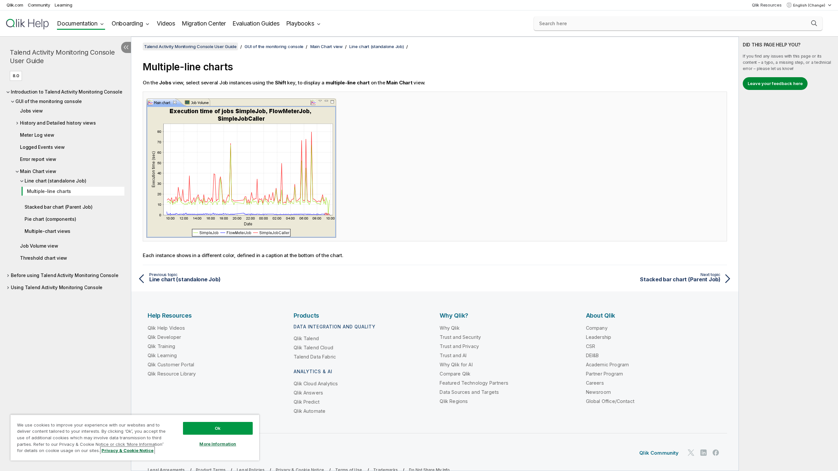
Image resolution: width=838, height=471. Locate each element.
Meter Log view (37, 135)
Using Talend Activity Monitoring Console (56, 287)
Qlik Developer (164, 337)
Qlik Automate (309, 411)
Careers (595, 383)
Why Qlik (449, 328)
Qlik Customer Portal (171, 364)
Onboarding (127, 23)
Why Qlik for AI (456, 364)
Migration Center (204, 23)
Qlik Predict (306, 402)
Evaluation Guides (256, 23)
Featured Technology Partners (474, 383)
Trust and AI (453, 355)
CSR (590, 346)
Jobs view (31, 110)
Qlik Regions (454, 401)
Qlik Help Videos (166, 328)
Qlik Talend (306, 338)
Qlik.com (15, 5)
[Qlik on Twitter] (691, 452)
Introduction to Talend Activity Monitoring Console (66, 92)
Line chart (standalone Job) (55, 180)
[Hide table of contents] (126, 47)
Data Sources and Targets (469, 392)
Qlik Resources (767, 5)
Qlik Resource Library (172, 373)
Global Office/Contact (610, 401)
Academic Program (607, 364)
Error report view (38, 159)
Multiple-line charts (49, 191)
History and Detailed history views (58, 123)
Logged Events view (42, 147)
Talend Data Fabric (315, 356)
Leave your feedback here (775, 83)
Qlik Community (659, 453)
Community (39, 5)
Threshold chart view (43, 258)
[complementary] (788, 254)
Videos (166, 23)
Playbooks (300, 23)
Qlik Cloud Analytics (316, 383)
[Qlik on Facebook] (716, 452)
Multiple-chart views (47, 231)
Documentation (77, 23)
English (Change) (809, 5)
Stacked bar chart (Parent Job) (59, 207)
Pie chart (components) (50, 219)
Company (597, 328)
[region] (134, 437)
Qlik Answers (308, 392)
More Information (217, 443)
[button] (814, 23)
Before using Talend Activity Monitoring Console (64, 275)
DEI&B (592, 355)
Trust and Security (460, 337)
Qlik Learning (162, 355)
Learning (63, 5)
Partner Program (604, 373)
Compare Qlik (455, 373)
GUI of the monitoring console (48, 101)
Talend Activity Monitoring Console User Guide (62, 56)
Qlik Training (161, 346)
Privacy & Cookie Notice (127, 450)
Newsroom (598, 392)
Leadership (598, 337)
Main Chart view (38, 171)
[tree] (65, 187)
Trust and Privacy (459, 346)
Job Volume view (39, 246)
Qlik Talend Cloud (313, 347)
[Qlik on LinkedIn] (703, 452)
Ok (218, 428)
